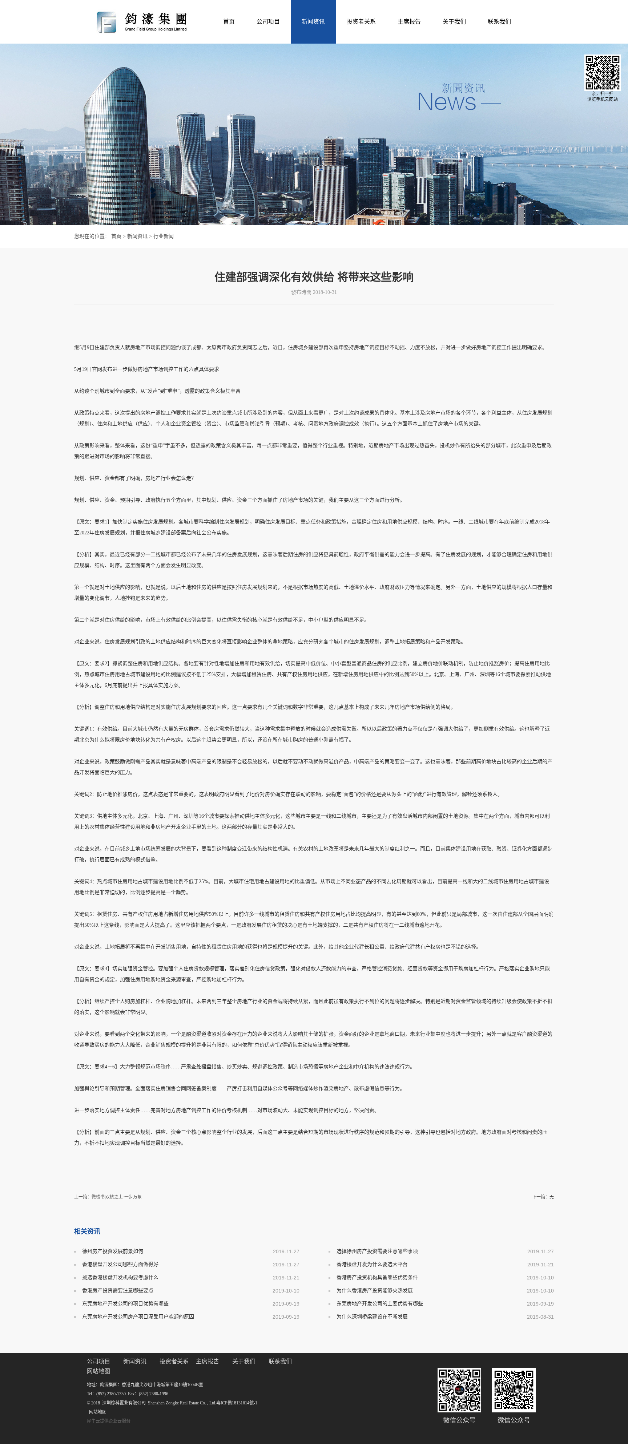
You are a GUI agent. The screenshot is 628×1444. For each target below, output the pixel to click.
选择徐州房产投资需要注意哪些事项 (377, 1251)
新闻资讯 (137, 236)
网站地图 (96, 1412)
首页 (229, 22)
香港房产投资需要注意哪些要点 (117, 1290)
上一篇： (108, 1197)
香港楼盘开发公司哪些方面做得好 (120, 1264)
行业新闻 (163, 236)
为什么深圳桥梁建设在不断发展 (372, 1316)
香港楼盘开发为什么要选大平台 (372, 1264)
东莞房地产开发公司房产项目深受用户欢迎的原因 (138, 1316)
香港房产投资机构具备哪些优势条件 (377, 1277)
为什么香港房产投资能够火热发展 (375, 1290)
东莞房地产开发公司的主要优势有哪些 (380, 1303)
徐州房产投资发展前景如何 (112, 1251)
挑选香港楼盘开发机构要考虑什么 (120, 1277)
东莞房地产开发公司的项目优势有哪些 (125, 1303)
